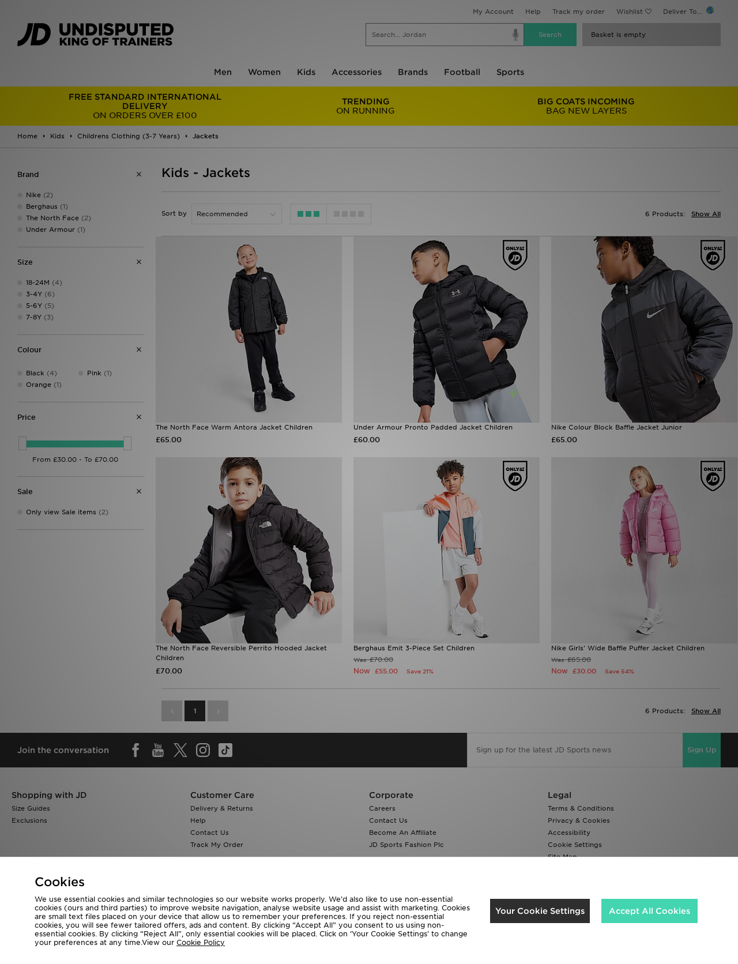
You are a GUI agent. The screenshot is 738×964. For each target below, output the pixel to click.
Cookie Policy (200, 942)
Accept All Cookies (649, 911)
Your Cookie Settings (540, 911)
